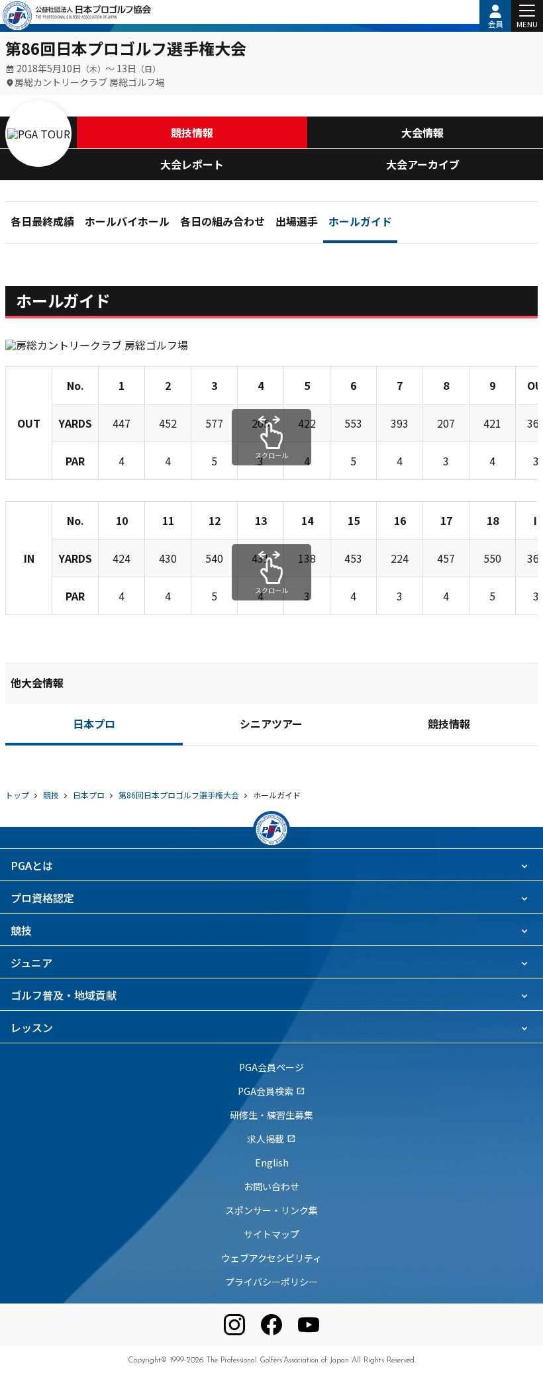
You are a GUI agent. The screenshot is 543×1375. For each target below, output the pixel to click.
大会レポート (192, 164)
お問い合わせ (271, 1186)
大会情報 (422, 132)
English (272, 1162)
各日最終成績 (42, 223)
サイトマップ (271, 1234)
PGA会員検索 (271, 1091)
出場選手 (296, 223)
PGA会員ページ (271, 1067)
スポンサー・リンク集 (271, 1210)
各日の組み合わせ (222, 223)
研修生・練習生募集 (271, 1114)
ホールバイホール (127, 223)
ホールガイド (360, 223)
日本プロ (94, 725)
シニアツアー (271, 725)
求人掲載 (271, 1138)
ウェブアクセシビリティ (271, 1257)
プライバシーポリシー (271, 1281)
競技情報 (192, 132)
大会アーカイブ (423, 164)
